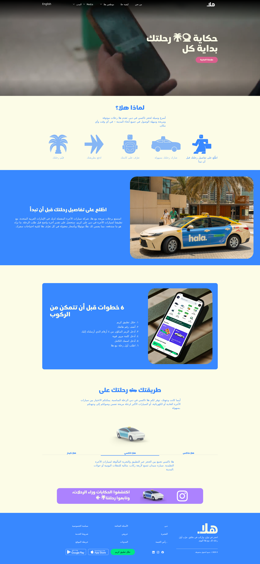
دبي (166, 526)
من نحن (138, 4)
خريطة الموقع (82, 542)
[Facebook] (162, 551)
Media (90, 4)
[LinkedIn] (153, 551)
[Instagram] (158, 551)
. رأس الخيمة (162, 542)
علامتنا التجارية (206, 60)
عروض (125, 534)
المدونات (124, 542)
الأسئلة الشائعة (121, 526)
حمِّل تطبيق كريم (122, 551)
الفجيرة (164, 534)
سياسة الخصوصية (80, 526)
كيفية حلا (125, 4)
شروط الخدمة (81, 534)
